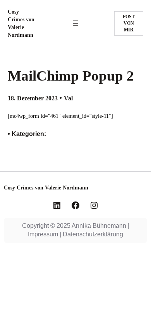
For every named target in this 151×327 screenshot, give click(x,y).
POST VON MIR (129, 23)
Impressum (43, 234)
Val (68, 98)
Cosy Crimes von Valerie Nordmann (46, 187)
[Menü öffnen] (75, 23)
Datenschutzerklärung (93, 234)
